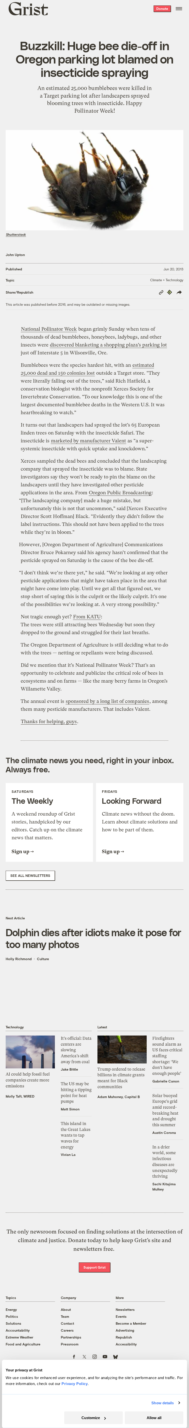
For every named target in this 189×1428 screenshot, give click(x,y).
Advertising (125, 1330)
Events (121, 1316)
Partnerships (71, 1337)
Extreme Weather (19, 1337)
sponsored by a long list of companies (107, 701)
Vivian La (68, 1154)
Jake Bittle (69, 1069)
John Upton (15, 255)
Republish (124, 1337)
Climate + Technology (166, 280)
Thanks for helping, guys (49, 721)
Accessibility (126, 1344)
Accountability (18, 1330)
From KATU (87, 617)
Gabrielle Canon (165, 1081)
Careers (67, 1330)
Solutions (13, 1323)
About (66, 1309)
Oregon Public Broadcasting (120, 493)
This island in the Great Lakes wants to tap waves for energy (75, 1135)
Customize (90, 1418)
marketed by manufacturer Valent (88, 441)
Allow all (154, 1418)
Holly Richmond (19, 959)
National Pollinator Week (49, 329)
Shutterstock (16, 235)
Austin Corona (164, 1132)
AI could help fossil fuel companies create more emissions (28, 1080)
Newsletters (125, 1309)
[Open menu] (178, 8)
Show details (162, 1403)
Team (65, 1316)
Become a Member (131, 1323)
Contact (67, 1323)
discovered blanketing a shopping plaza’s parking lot (108, 345)
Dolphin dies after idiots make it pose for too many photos (93, 938)
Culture (43, 959)
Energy (11, 1309)
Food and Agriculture (23, 1344)
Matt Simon (70, 1109)
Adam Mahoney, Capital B (118, 1097)
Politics (12, 1316)
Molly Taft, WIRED (20, 1096)
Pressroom (70, 1344)
